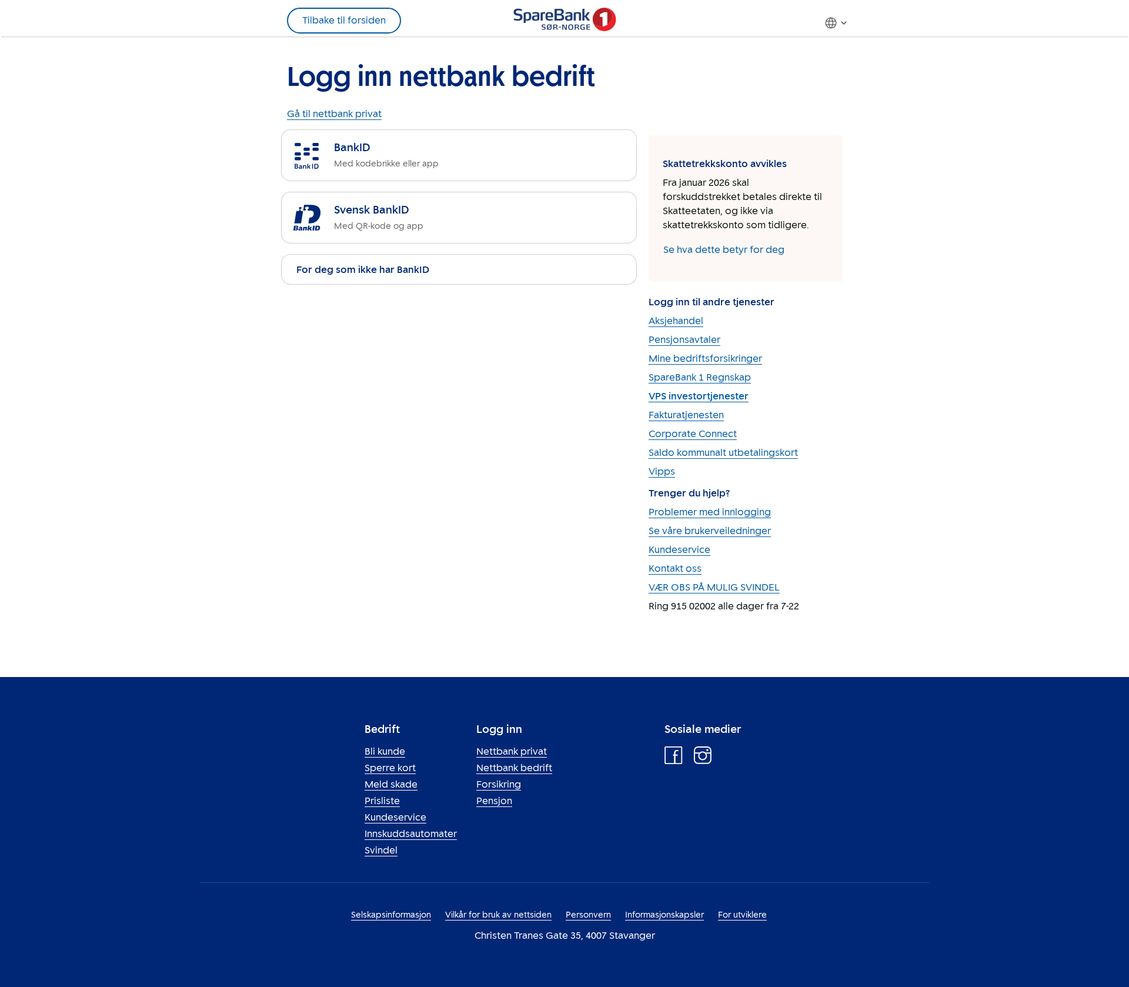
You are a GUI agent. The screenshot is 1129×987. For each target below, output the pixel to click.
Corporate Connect (693, 433)
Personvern (588, 915)
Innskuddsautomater (411, 833)
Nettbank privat (511, 751)
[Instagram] (703, 758)
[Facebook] (673, 758)
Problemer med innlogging (710, 512)
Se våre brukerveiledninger (710, 530)
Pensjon (494, 800)
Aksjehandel (676, 320)
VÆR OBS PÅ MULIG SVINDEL (714, 587)
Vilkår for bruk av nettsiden (498, 915)
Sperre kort (390, 767)
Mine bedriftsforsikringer (705, 358)
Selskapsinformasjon (391, 915)
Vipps (662, 471)
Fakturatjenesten (686, 415)
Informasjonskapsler (664, 915)
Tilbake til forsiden (344, 20)
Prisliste (382, 800)
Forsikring (498, 784)
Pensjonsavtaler (684, 339)
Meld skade (391, 784)
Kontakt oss (675, 568)
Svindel (381, 850)
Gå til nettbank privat (334, 113)
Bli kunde (385, 751)
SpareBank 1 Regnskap (700, 377)
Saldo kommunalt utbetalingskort (723, 452)
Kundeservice (679, 549)
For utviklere (742, 915)
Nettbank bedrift (514, 767)
